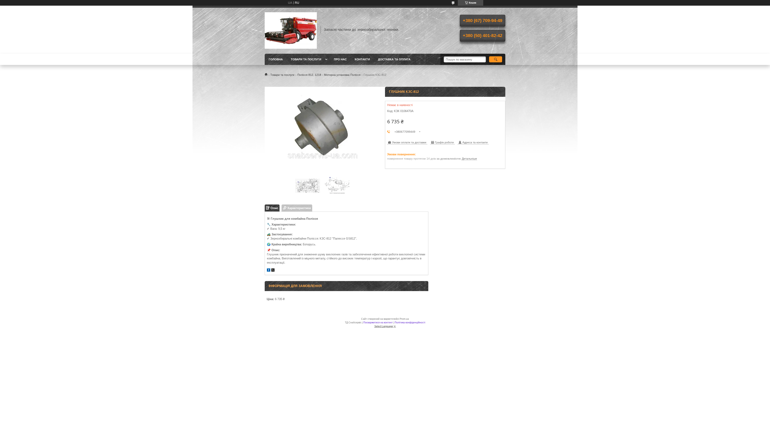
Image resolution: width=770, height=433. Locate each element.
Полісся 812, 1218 (309, 74)
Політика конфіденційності (410, 322)
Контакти (362, 59)
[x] (273, 270)
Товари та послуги (306, 59)
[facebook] (268, 270)
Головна (276, 59)
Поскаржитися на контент (378, 322)
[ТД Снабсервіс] (291, 30)
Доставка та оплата (394, 59)
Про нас (340, 59)
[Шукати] (495, 59)
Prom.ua (404, 319)
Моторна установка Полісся (342, 74)
